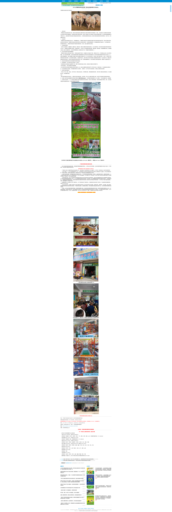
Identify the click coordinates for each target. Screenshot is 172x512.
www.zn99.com (65, 422)
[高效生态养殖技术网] (72, 4)
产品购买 (88, 508)
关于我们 (81, 508)
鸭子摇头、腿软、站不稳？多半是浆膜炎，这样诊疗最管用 (69, 492)
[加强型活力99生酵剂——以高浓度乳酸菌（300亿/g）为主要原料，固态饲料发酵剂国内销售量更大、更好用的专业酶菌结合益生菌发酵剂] (90, 479)
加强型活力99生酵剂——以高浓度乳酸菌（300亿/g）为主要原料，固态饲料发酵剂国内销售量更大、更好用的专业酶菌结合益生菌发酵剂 (103, 476)
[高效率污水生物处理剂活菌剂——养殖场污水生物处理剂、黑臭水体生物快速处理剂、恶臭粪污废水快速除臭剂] (90, 490)
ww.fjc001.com (76, 422)
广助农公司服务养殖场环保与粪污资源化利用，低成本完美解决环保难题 (71, 478)
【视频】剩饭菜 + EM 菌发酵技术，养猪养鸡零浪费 (68, 490)
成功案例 (85, 508)
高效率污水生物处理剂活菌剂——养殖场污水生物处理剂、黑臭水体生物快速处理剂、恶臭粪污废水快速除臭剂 (103, 486)
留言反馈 (92, 508)
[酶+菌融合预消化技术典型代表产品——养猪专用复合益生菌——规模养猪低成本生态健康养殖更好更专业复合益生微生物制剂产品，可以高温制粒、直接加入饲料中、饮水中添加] (90, 500)
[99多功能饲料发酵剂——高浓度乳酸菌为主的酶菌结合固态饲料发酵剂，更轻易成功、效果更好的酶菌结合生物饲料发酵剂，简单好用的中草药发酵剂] (90, 470)
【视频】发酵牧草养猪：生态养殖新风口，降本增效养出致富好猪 (70, 500)
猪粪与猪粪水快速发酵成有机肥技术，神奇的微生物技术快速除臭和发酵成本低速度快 (77, 460)
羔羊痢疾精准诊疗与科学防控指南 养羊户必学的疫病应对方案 (70, 487)
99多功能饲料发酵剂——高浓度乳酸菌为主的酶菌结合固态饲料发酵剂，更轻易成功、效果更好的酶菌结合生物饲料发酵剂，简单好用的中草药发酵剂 (103, 469)
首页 (79, 508)
